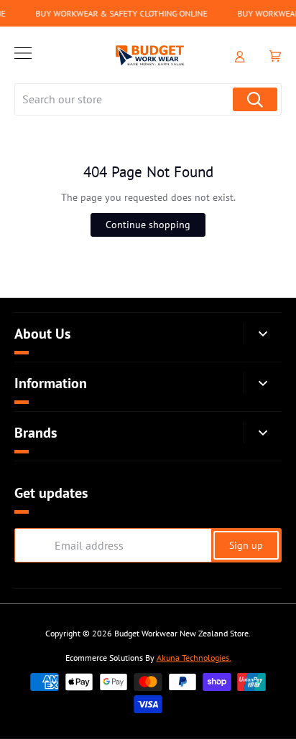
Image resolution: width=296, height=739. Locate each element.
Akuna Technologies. (194, 657)
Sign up (246, 545)
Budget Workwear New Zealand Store (181, 633)
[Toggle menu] (23, 55)
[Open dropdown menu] (263, 334)
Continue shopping (148, 224)
